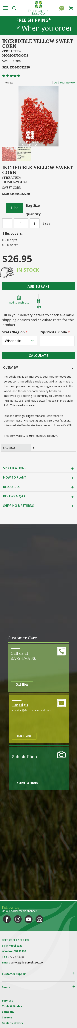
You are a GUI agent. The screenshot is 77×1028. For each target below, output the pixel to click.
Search (15, 7)
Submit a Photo (27, 783)
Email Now (24, 736)
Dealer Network (12, 1023)
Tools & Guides (12, 1006)
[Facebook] (7, 919)
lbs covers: (12, 233)
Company (8, 1012)
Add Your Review (64, 82)
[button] (9, 154)
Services (7, 1000)
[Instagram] (18, 919)
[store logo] (38, 8)
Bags (46, 223)
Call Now (22, 684)
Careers (7, 1017)
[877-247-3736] (62, 9)
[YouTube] (29, 919)
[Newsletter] (39, 919)
